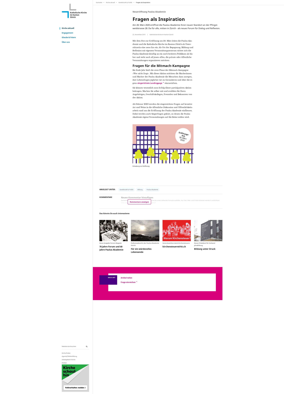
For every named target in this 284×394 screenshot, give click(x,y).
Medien (64, 363)
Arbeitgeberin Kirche (68, 360)
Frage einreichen (128, 282)
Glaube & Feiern (69, 37)
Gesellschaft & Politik (125, 2)
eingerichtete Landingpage (149, 83)
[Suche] (87, 346)
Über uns (66, 42)
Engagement (67, 33)
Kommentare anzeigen (139, 202)
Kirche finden (66, 353)
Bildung (140, 190)
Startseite (99, 2)
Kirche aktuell (68, 28)
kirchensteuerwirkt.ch (174, 246)
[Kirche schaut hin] (75, 378)
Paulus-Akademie (152, 190)
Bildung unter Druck (204, 248)
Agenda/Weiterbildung (69, 356)
